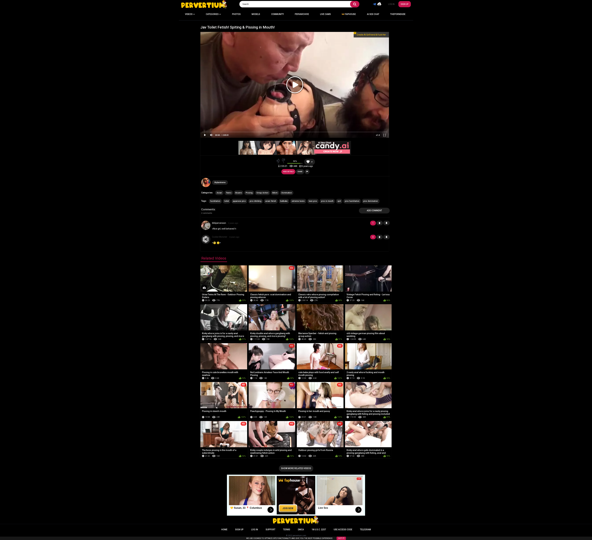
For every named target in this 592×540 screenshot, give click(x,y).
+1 (379, 223)
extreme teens (298, 201)
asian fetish (270, 201)
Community (277, 14)
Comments (208, 209)
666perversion (219, 223)
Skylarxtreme (220, 182)
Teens (229, 193)
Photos (236, 14)
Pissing (249, 193)
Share (300, 171)
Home (224, 529)
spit (339, 201)
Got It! (341, 538)
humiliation (215, 201)
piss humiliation (352, 201)
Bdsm (275, 193)
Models (256, 14)
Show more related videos (296, 468)
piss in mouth (327, 201)
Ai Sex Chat (373, 14)
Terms (286, 529)
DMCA (301, 529)
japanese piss (239, 201)
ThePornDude (397, 14)
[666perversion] (205, 229)
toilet (226, 201)
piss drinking (255, 201)
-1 (386, 223)
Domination (287, 193)
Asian (219, 193)
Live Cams (325, 14)
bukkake (284, 201)
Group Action (262, 193)
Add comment (374, 210)
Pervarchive (302, 14)
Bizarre (238, 193)
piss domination (370, 201)
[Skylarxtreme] (205, 182)
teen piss (313, 201)
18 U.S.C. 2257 (319, 529)
